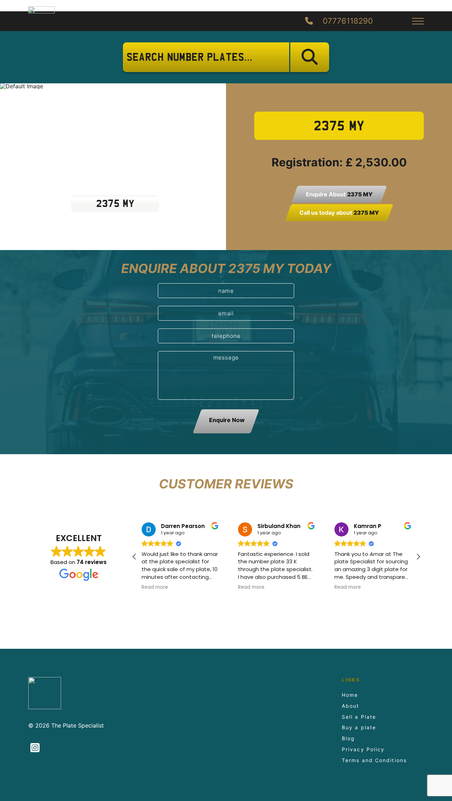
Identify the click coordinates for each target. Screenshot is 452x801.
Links (351, 680)
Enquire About (339, 194)
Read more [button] (155, 587)
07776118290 (347, 21)
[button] (418, 556)
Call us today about (339, 212)
